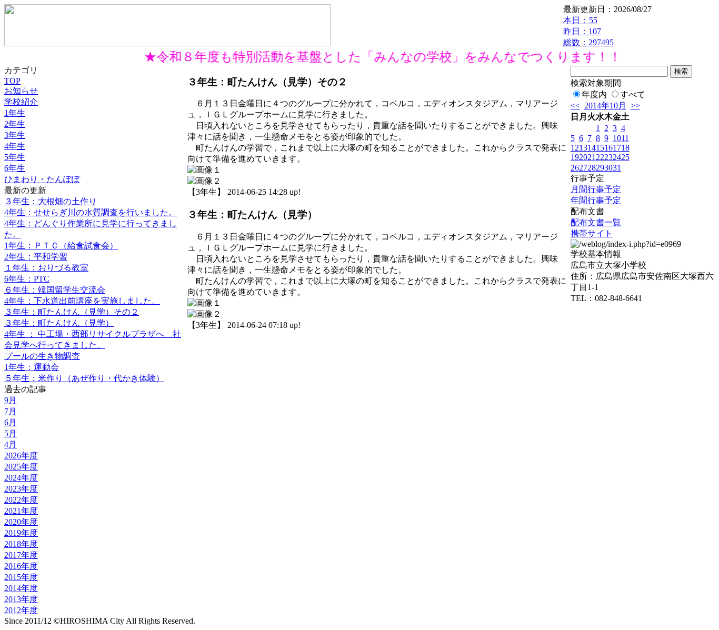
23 (608, 157)
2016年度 (21, 566)
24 (617, 157)
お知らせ (21, 90)
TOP (12, 80)
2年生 (14, 123)
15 (600, 147)
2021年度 (21, 510)
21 (591, 157)
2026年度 (21, 455)
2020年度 (21, 521)
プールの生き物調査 (42, 356)
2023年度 (21, 488)
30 (608, 167)
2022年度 (21, 499)
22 (600, 157)
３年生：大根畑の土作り (50, 201)
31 (617, 167)
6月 (10, 422)
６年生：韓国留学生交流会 (54, 289)
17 (617, 147)
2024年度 (21, 477)
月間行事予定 (596, 189)
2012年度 (21, 610)
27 (583, 167)
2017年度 (21, 555)
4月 (10, 444)
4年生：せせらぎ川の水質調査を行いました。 (90, 212)
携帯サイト (592, 233)
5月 (10, 433)
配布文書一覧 (596, 222)
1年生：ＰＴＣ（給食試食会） (61, 245)
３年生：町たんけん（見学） (59, 322)
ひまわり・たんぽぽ (42, 179)
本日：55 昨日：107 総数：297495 (588, 31)
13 (583, 147)
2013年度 (21, 599)
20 (583, 157)
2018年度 (21, 543)
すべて (632, 94)
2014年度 (21, 588)
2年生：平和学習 (35, 256)
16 (608, 147)
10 (617, 138)
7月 (10, 411)
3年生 (14, 135)
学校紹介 (21, 101)
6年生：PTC (26, 278)
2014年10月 (605, 105)
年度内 (594, 94)
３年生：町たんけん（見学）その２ (71, 311)
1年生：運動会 (31, 367)
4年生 (14, 146)
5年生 (14, 157)
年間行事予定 (596, 200)
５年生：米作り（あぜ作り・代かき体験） (84, 378)
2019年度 (21, 532)
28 (591, 167)
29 (600, 167)
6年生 (14, 168)
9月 (10, 400)
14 (591, 147)
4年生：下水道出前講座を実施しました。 (82, 300)
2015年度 (21, 577)
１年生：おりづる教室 (46, 267)
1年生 (14, 112)
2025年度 (21, 466)
